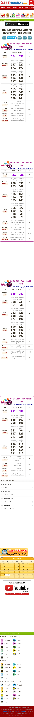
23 (4, 574)
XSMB (15, 7)
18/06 (4, 37)
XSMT (9, 7)
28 (13, 564)
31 (27, 564)
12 (18, 569)
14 (27, 569)
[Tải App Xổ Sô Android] (11, 23)
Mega (21, 7)
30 (23, 564)
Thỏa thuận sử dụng (6, 711)
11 (13, 569)
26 (4, 564)
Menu (31, 1)
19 (18, 572)
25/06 (24, 37)
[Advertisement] (17, 141)
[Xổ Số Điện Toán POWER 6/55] (7, 15)
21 (27, 572)
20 (23, 572)
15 (32, 569)
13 (23, 569)
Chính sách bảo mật (19, 711)
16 (4, 572)
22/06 (19, 37)
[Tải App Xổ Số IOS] (23, 23)
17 (8, 572)
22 (32, 572)
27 (8, 564)
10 (8, 569)
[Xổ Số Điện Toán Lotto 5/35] (12, 15)
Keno (27, 7)
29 (18, 564)
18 (13, 572)
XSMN (3, 7)
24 (8, 574)
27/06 (29, 37)
